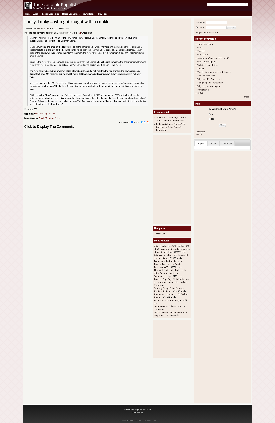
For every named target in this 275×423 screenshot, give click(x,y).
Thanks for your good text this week (214, 72)
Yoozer (200, 68)
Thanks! (201, 51)
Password (200, 27)
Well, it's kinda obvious (207, 65)
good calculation (205, 44)
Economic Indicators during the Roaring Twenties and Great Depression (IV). (168, 264)
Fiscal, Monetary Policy (49, 118)
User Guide (161, 233)
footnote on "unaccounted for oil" (213, 58)
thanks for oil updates (207, 61)
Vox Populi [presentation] (227, 143)
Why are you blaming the (208, 86)
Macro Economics (71, 13)
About (36, 13)
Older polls (200, 131)
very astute (202, 54)
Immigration (203, 89)
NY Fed (52, 113)
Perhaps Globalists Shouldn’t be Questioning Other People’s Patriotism (170, 127)
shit (79, 32)
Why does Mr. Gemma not (209, 79)
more (246, 96)
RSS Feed (103, 13)
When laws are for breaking (166, 300)
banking (43, 113)
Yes (212, 114)
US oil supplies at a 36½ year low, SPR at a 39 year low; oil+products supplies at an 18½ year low (172, 249)
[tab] (201, 143)
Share (136, 122)
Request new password (207, 32)
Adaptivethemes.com (148, 420)
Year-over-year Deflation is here (169, 306)
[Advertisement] (165, 63)
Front (27, 13)
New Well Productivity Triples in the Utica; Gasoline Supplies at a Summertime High (170, 273)
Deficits (200, 93)
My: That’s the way (206, 75)
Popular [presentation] (201, 143)
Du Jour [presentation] (213, 143)
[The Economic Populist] (28, 8)
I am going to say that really (210, 82)
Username (201, 22)
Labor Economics (50, 13)
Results (199, 134)
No (212, 118)
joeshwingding (42, 28)
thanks (200, 47)
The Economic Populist (54, 4)
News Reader (88, 13)
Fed (37, 113)
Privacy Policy (137, 412)
